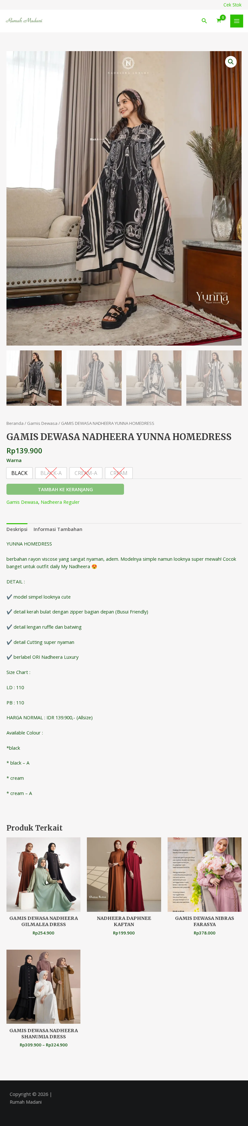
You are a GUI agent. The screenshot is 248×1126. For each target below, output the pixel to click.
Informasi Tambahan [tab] (58, 529)
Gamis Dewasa (42, 423)
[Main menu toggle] (236, 21)
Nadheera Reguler (60, 502)
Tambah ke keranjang (65, 489)
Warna (14, 460)
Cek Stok (232, 5)
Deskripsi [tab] (16, 529)
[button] (204, 21)
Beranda (15, 423)
